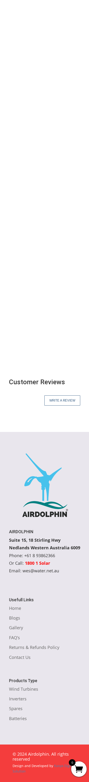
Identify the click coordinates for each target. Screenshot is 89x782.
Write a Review (62, 400)
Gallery (16, 627)
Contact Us (20, 657)
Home (10, 82)
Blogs (14, 618)
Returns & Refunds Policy (34, 647)
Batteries (18, 718)
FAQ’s (14, 637)
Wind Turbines (45, 82)
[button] (71, 106)
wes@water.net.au (30, 18)
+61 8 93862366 (27, 12)
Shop (24, 82)
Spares (16, 708)
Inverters (18, 699)
